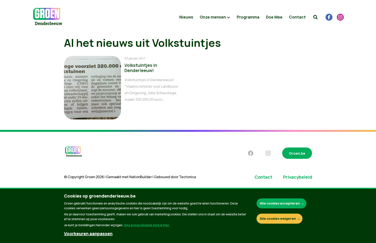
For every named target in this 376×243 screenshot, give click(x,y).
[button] (315, 17)
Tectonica (187, 176)
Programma (248, 17)
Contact (297, 17)
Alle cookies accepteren (280, 203)
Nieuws (186, 17)
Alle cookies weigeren (278, 218)
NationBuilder (140, 176)
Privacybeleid (297, 177)
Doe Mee (274, 17)
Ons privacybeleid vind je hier (146, 225)
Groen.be (297, 153)
